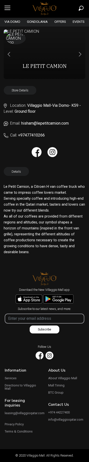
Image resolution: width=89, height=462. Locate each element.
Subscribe (44, 329)
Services (11, 378)
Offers (60, 22)
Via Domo (12, 22)
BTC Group (56, 392)
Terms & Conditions (19, 431)
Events (79, 22)
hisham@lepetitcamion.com (45, 123)
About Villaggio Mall (62, 378)
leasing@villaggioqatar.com (23, 413)
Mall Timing (56, 385)
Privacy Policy (14, 424)
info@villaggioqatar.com (65, 419)
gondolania (37, 22)
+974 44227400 (59, 412)
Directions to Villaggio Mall (20, 387)
